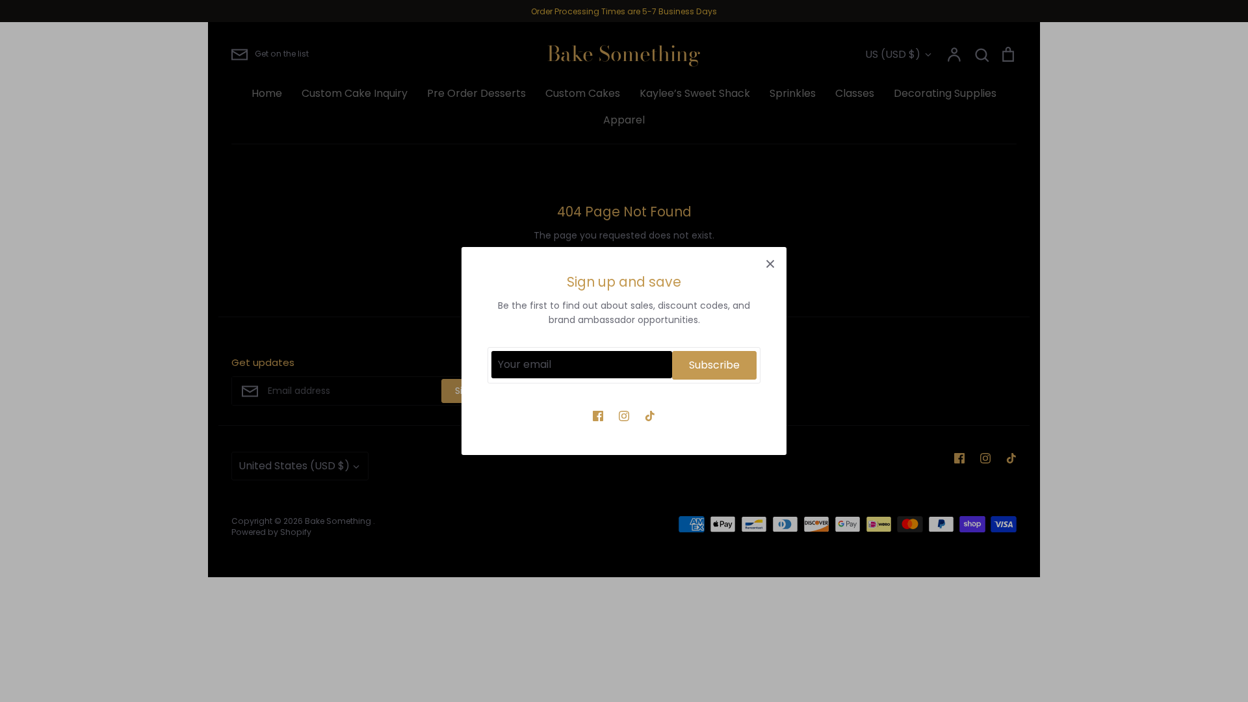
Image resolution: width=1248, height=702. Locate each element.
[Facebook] (598, 416)
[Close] (770, 263)
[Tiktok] (650, 416)
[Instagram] (624, 416)
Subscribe (714, 365)
